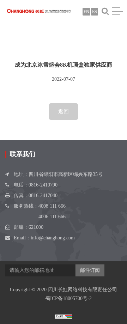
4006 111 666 (52, 216)
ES (94, 11)
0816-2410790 (43, 185)
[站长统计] (63, 316)
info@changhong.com (53, 237)
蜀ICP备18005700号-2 (68, 298)
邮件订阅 (90, 270)
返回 (63, 111)
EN (86, 11)
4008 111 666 (52, 206)
